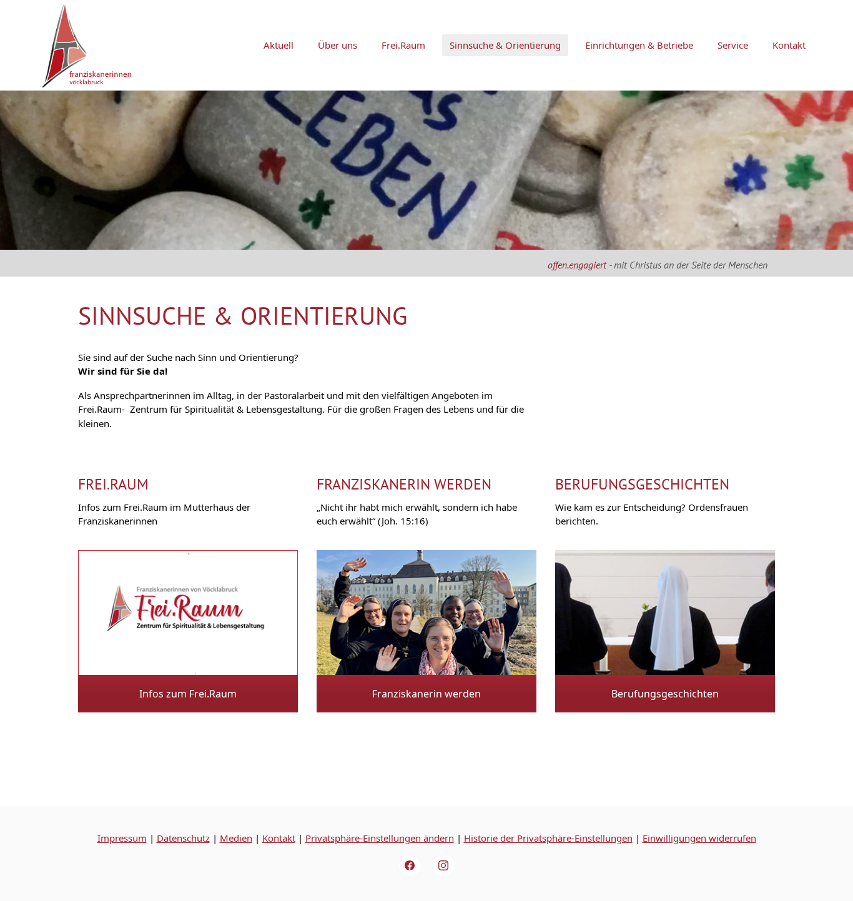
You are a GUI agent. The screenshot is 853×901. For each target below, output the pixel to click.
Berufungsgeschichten (642, 484)
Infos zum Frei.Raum (188, 694)
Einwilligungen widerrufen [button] (699, 838)
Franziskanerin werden (404, 484)
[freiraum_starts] (188, 614)
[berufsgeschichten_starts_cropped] (665, 614)
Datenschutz (183, 838)
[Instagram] (443, 866)
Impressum (122, 838)
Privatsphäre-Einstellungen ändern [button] (379, 838)
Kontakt (278, 838)
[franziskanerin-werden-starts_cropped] (426, 614)
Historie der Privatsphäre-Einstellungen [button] (548, 838)
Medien (236, 838)
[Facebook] (409, 866)
